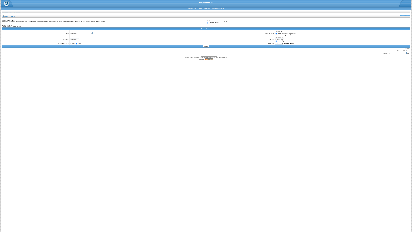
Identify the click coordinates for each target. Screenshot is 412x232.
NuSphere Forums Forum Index (11, 12)
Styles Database (223, 57)
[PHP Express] (209, 59)
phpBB (193, 57)
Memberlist (207, 8)
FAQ (196, 8)
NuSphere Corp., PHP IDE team (209, 56)
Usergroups (215, 8)
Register (190, 8)
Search (200, 8)
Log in (222, 8)
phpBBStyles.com (213, 57)
